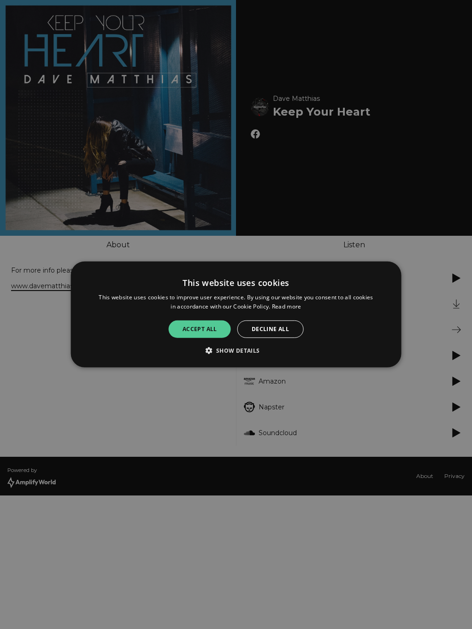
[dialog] (236, 314)
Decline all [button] (270, 329)
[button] (236, 350)
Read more (286, 306)
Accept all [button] (200, 329)
